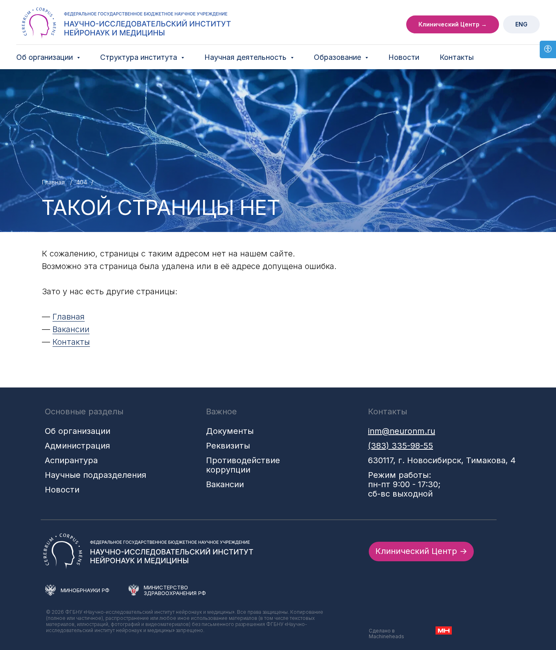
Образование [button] (338, 57)
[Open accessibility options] (548, 49)
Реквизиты (228, 446)
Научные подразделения (95, 475)
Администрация (77, 446)
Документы (230, 431)
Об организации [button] (45, 57)
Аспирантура (71, 460)
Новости (403, 57)
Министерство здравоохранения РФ (175, 590)
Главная (53, 182)
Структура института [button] (139, 57)
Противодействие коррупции (243, 465)
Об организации (77, 431)
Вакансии (71, 329)
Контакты (457, 57)
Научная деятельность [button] (246, 57)
